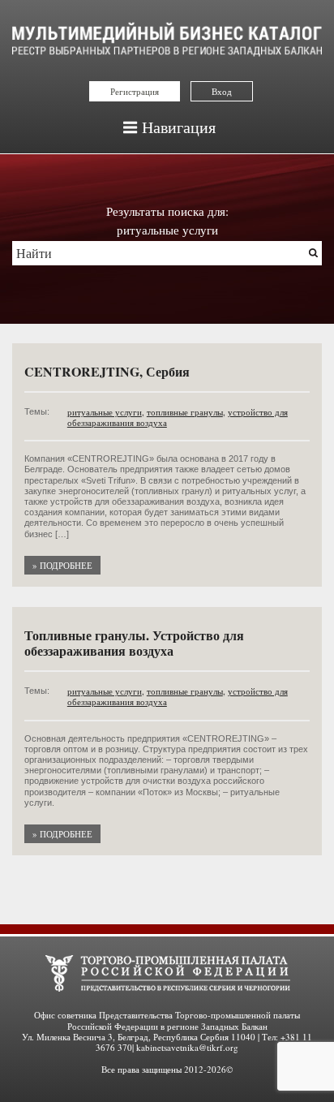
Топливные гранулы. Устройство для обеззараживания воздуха (134, 643)
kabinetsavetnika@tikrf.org (187, 1047)
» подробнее (62, 565)
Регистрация (134, 91)
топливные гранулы (185, 412)
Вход (222, 91)
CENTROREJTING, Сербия (107, 371)
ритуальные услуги (104, 412)
